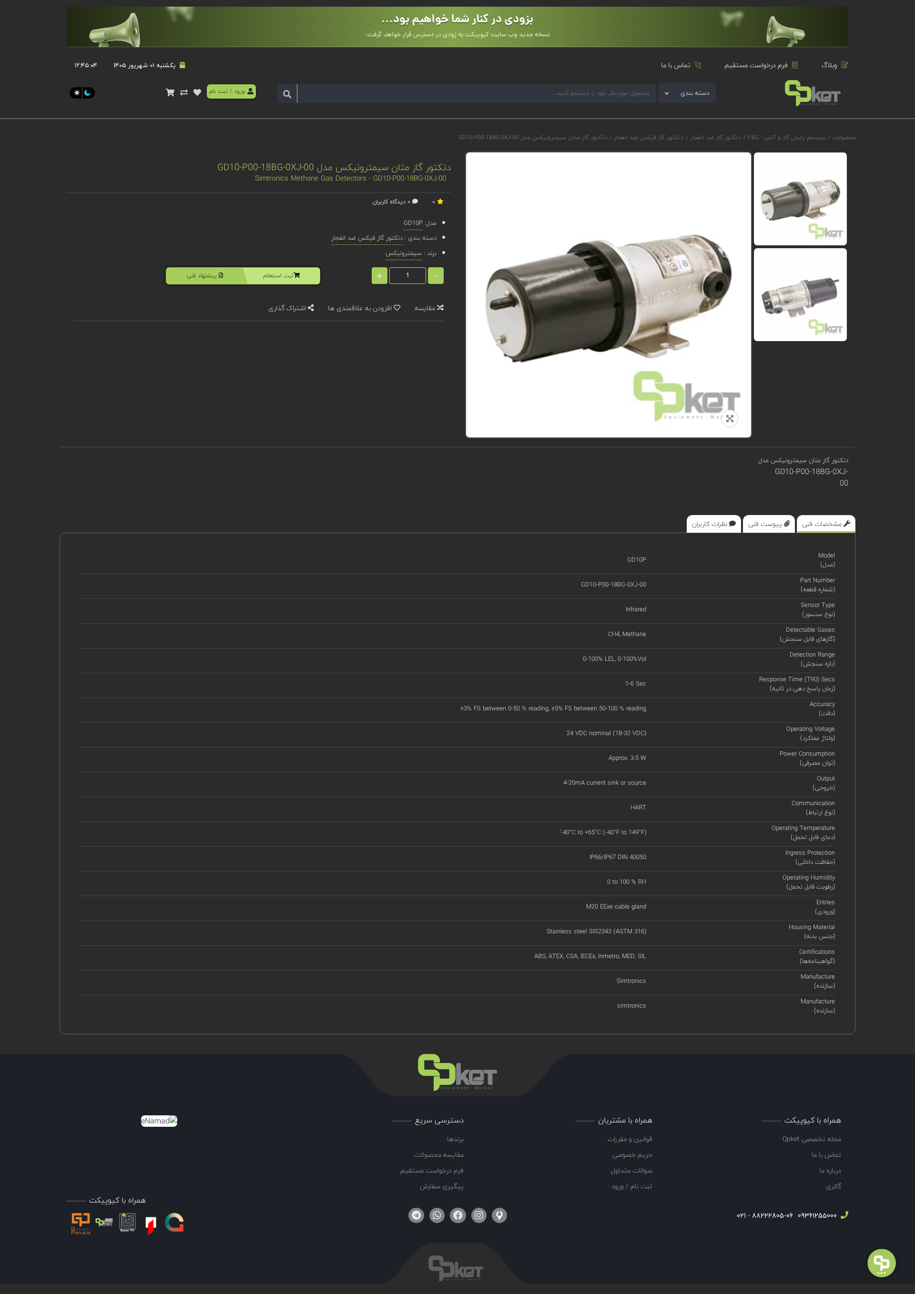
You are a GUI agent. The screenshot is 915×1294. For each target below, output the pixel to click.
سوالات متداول (631, 1170)
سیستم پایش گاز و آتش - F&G (786, 137)
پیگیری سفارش (442, 1186)
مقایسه (426, 308)
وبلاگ (829, 65)
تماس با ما (676, 65)
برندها (455, 1139)
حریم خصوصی (632, 1155)
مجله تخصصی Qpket (812, 1139)
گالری (833, 1186)
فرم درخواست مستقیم (756, 65)
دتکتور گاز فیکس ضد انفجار (647, 137)
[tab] (826, 524)
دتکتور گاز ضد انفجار (714, 137)
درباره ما (830, 1170)
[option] (800, 198)
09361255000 (816, 1216)
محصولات (844, 137)
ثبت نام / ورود (631, 1186)
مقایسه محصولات (439, 1155)
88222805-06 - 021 (765, 1216)
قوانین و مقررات (630, 1139)
